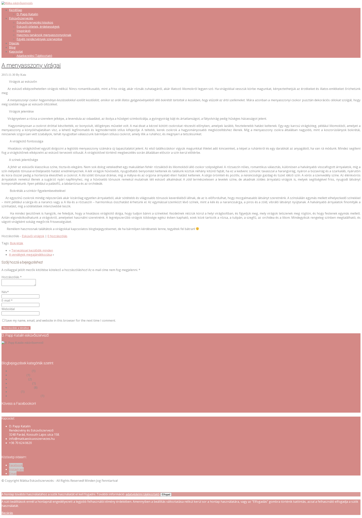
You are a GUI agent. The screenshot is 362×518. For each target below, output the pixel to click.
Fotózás (14, 392)
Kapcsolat (16, 51)
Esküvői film (17, 375)
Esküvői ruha (18, 379)
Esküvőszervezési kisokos (35, 22)
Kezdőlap (15, 10)
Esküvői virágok (33, 236)
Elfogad (166, 494)
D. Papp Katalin (27, 14)
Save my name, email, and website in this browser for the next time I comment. (60, 320)
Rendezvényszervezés (24, 396)
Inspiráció (24, 31)
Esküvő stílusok (20, 371)
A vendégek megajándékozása (30, 254)
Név (5, 292)
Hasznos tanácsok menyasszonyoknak (44, 35)
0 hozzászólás (57, 236)
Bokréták (16, 243)
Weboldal (8, 309)
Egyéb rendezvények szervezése (39, 39)
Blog (12, 47)
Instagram (16, 469)
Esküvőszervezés (21, 18)
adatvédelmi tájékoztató (143, 494)
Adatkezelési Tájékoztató (34, 56)
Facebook (16, 465)
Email (13, 473)
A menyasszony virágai (31, 65)
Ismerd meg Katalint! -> (16, 352)
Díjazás (14, 43)
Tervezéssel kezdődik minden (32, 250)
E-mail (7, 300)
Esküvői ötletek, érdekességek (38, 27)
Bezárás (7, 513)
